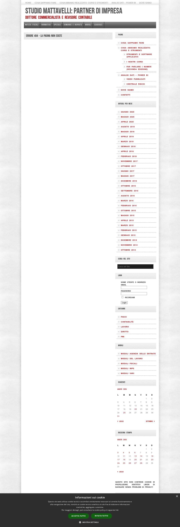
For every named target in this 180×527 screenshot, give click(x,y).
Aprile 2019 (127, 136)
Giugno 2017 (127, 171)
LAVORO (125, 326)
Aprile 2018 (127, 151)
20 (136, 409)
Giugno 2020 (127, 112)
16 (152, 456)
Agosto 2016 (128, 195)
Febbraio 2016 (129, 205)
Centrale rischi (136, 84)
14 (141, 456)
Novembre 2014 (129, 245)
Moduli (88, 25)
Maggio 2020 (127, 117)
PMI (122, 336)
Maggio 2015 (127, 215)
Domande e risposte (73, 25)
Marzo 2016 (127, 200)
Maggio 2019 (127, 131)
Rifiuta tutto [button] (101, 516)
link (117, 510)
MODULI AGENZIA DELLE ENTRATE (138, 353)
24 (118, 463)
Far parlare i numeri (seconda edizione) (139, 67)
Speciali (57, 25)
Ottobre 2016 (128, 186)
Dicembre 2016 (129, 181)
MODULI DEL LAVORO (132, 358)
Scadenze (98, 25)
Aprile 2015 (127, 220)
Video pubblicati (136, 79)
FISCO (124, 317)
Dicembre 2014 (129, 240)
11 (124, 456)
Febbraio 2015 (129, 230)
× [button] (177, 496)
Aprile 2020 (127, 121)
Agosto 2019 (128, 126)
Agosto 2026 (122, 389)
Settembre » (150, 421)
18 (124, 459)
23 (152, 459)
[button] (90, 522)
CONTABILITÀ (127, 321)
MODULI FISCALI (129, 363)
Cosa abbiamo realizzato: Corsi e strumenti (84, 3)
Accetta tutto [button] (78, 516)
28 (141, 463)
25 (124, 412)
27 (135, 463)
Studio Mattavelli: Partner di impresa (73, 10)
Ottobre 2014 (128, 250)
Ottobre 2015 (128, 210)
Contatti (125, 95)
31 (118, 416)
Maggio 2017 (127, 176)
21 (141, 459)
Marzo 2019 (127, 141)
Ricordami (129, 297)
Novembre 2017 (129, 161)
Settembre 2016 (129, 190)
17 (118, 459)
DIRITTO (125, 331)
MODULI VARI (127, 373)
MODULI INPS (127, 368)
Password (126, 291)
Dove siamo (145, 3)
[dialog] (90, 510)
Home (28, 3)
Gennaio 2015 (128, 235)
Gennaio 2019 (128, 146)
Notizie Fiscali (32, 25)
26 (130, 463)
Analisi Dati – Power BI (124, 3)
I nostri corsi (135, 61)
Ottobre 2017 (128, 166)
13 (135, 456)
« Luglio (120, 421)
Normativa (46, 25)
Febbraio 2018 (129, 156)
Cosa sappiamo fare (45, 3)
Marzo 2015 (127, 225)
